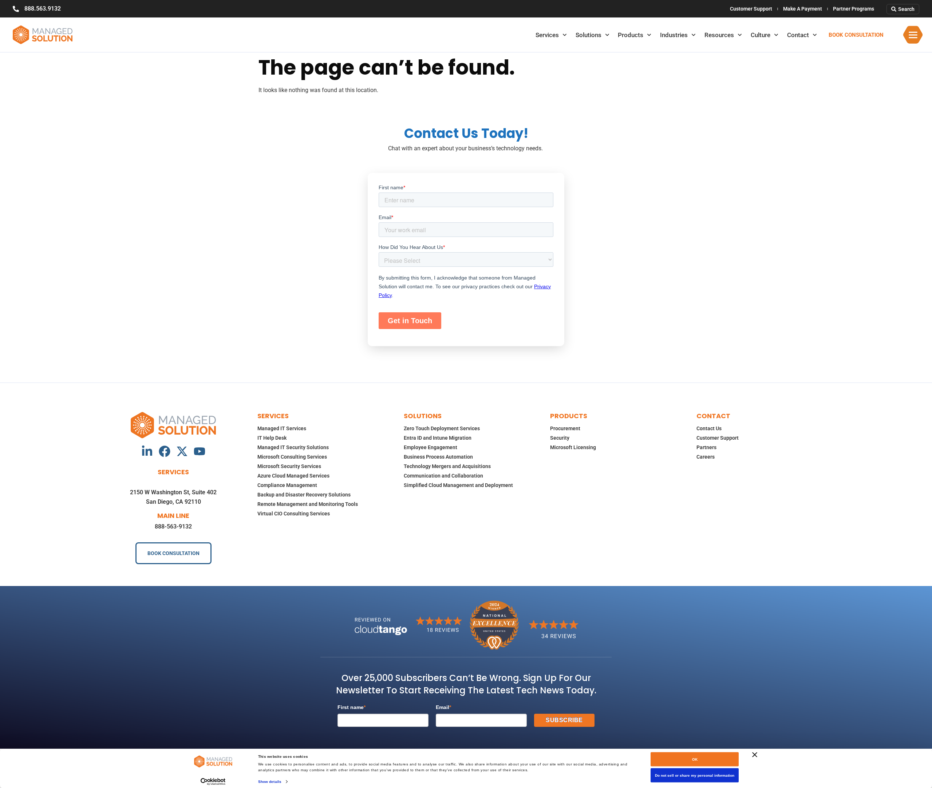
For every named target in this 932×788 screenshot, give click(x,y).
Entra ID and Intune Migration (437, 438)
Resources (719, 35)
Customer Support (751, 9)
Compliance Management (287, 485)
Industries (674, 35)
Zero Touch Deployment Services (442, 428)
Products (630, 35)
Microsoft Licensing (573, 447)
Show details (269, 781)
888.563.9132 (42, 8)
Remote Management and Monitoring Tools (307, 504)
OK (695, 759)
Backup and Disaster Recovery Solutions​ (304, 495)
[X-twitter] (182, 451)
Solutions (588, 35)
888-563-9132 (173, 526)
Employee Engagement (430, 447)
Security (559, 438)
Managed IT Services (281, 428)
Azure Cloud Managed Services (293, 476)
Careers (705, 457)
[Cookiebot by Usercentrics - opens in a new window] (213, 781)
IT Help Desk (272, 438)
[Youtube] (199, 451)
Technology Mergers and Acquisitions (447, 466)
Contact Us (709, 428)
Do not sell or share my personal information (694, 775)
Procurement (565, 428)
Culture (760, 35)
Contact (798, 35)
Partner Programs (853, 9)
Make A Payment (802, 9)
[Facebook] (164, 451)
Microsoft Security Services (289, 466)
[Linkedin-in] (147, 451)
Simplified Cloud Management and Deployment (458, 485)
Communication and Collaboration (443, 476)
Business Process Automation (438, 457)
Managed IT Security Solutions (293, 447)
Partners (706, 447)
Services (547, 35)
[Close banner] (754, 754)
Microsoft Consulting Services (292, 457)
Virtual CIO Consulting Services (293, 513)
